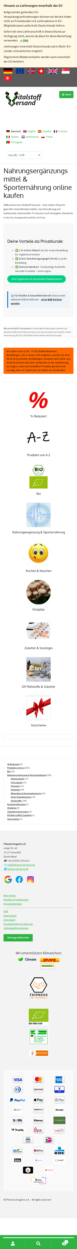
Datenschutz (10, 915)
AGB (6, 911)
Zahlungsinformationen (16, 928)
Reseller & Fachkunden (16, 899)
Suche (38, 1243)
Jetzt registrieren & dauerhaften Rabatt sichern (36, 279)
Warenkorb (59, 1240)
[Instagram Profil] (30, 879)
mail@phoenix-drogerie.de (21, 865)
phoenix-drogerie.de (17, 869)
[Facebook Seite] (19, 879)
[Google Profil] (8, 879)
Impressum (9, 919)
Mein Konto (10, 895)
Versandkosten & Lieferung (18, 924)
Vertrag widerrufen (18, 937)
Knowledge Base (13, 903)
